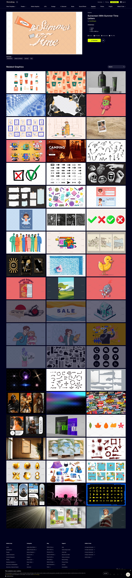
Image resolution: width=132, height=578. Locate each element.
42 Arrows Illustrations (53, 183)
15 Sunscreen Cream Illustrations (14, 91)
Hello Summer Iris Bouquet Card (14, 366)
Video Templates (10, 6)
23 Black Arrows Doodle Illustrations (56, 389)
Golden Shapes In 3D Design (13, 480)
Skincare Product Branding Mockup (95, 91)
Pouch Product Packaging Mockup (55, 434)
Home (7, 547)
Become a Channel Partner (12, 567)
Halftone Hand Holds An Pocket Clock (16, 320)
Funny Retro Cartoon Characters (14, 160)
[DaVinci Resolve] (54, 554)
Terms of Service (66, 557)
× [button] (130, 570)
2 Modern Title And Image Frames (15, 434)
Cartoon (26, 58)
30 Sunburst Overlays (12, 526)
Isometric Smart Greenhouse (94, 320)
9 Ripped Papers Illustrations (94, 389)
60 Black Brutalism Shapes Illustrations (56, 366)
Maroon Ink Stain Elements (94, 457)
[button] (45, 576)
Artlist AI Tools (120, 6)
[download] (43, 91)
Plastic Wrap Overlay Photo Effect (15, 412)
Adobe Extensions (10, 554)
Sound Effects (82, 6)
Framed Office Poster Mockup (14, 457)
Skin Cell (9, 114)
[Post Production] (54, 564)
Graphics (93, 6)
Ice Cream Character (92, 114)
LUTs (45, 6)
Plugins (110, 6)
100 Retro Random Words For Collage (96, 412)
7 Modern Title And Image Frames (15, 503)
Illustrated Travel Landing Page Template (57, 160)
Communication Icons (92, 366)
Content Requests (10, 557)
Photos (102, 6)
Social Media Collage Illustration (95, 343)
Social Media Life (51, 251)
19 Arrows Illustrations (92, 160)
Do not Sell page (36, 574)
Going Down (10, 297)
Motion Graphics (35, 6)
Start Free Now (114, 2)
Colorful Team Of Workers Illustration (15, 251)
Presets (23, 6)
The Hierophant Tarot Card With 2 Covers (16, 274)
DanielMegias (92, 21)
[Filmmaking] (52, 559)
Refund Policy (65, 559)
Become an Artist (66, 554)
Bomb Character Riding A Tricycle (95, 297)
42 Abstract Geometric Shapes (55, 205)
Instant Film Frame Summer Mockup (96, 137)
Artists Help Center (66, 549)
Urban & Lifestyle (18, 58)
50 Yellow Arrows (91, 503)
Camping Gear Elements (53, 480)
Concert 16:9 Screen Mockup (54, 503)
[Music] (50, 567)
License (63, 564)
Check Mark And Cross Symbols (14, 182)
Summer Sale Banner (52, 320)
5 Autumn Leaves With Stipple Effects (96, 434)
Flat (31, 58)
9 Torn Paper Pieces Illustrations (14, 205)
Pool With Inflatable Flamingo (54, 274)
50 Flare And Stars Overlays (13, 389)
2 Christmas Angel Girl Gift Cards (95, 205)
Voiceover (63, 6)
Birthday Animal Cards (93, 480)
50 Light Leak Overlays (53, 412)
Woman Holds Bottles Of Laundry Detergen (57, 343)
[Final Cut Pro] (53, 557)
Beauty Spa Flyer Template (54, 526)
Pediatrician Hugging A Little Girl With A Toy (17, 343)
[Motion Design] (53, 562)
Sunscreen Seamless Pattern (54, 91)
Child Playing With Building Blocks (55, 137)
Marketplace (9, 549)
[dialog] (66, 573)
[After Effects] (53, 549)
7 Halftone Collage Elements (94, 183)
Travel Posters (91, 251)
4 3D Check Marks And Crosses (95, 228)
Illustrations (9, 58)
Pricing (7, 559)
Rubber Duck (90, 274)
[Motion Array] (53, 547)
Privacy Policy (65, 562)
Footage (53, 6)
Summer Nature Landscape (54, 297)
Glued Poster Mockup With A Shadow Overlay (98, 526)
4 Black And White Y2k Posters (55, 228)
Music (72, 6)
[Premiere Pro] (53, 552)
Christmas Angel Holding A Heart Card (16, 228)
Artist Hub (64, 552)
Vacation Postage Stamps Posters (15, 137)
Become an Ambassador (11, 564)
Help (63, 547)
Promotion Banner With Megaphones (56, 114)
